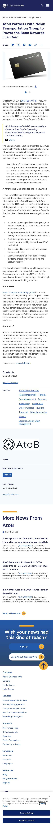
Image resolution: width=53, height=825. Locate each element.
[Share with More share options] (41, 45)
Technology (24, 403)
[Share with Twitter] (18, 45)
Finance (22, 416)
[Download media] (35, 86)
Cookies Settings (26, 813)
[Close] (49, 796)
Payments (42, 399)
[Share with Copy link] (35, 45)
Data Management (27, 399)
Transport (23, 412)
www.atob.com (23, 363)
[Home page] (13, 6)
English (7, 475)
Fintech (42, 395)
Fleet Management (27, 395)
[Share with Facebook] (24, 45)
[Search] (42, 5)
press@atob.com (10, 382)
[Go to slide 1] (25, 92)
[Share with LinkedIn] (13, 45)
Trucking (40, 408)
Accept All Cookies (26, 820)
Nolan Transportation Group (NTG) (19, 292)
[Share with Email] (30, 45)
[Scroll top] (43, 665)
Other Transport (26, 408)
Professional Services (29, 390)
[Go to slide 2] (29, 92)
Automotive (37, 403)
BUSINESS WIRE (28, 101)
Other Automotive (38, 412)
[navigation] (47, 5)
